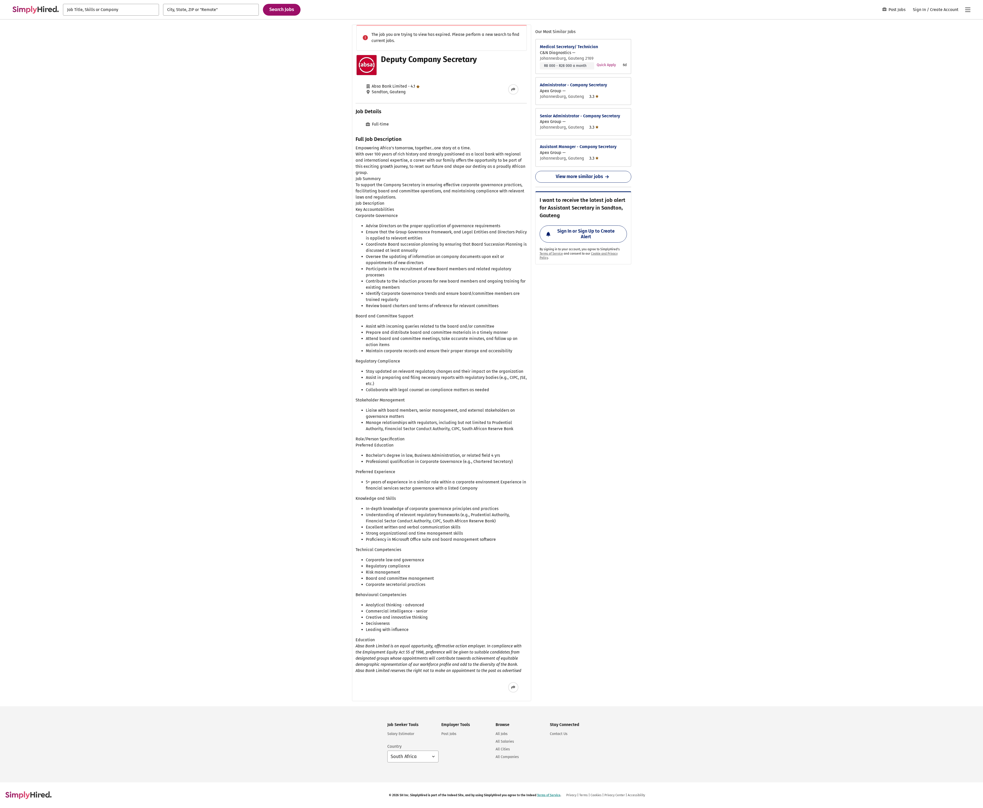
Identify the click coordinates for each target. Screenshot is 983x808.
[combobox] (111, 10)
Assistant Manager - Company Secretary (578, 146)
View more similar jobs (579, 176)
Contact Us (559, 734)
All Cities (503, 749)
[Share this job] (513, 89)
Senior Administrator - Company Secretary (580, 115)
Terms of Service (551, 253)
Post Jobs (897, 9)
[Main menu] (968, 10)
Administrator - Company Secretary (573, 84)
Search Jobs (281, 9)
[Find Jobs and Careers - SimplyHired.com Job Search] (35, 10)
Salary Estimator (400, 734)
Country (394, 746)
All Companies (507, 757)
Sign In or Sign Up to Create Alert (586, 234)
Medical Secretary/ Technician (569, 46)
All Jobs (502, 734)
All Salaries (505, 741)
